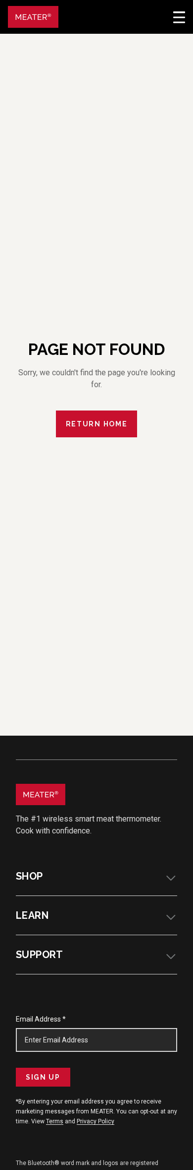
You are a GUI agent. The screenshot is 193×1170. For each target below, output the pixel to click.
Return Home (96, 424)
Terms (54, 1121)
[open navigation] (179, 16)
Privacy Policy (95, 1121)
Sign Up (43, 1077)
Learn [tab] (32, 915)
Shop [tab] (29, 876)
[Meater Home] (33, 17)
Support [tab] (39, 955)
